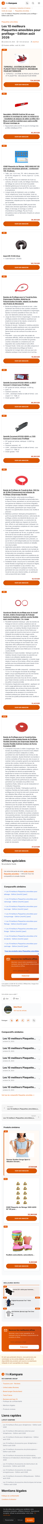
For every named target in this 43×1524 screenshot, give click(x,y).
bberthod (36, 42)
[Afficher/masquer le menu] (39, 3)
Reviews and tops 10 (10, 1399)
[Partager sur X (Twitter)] (11, 1020)
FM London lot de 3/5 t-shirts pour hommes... (20, 1289)
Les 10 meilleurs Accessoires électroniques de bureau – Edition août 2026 (22, 1483)
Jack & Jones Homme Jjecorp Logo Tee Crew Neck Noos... (20, 1312)
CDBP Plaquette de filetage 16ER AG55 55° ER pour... (21, 1208)
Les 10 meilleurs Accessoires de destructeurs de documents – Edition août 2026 (20, 1465)
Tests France (7, 1395)
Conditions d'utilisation (9, 1499)
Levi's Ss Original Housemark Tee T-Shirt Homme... (18, 1301)
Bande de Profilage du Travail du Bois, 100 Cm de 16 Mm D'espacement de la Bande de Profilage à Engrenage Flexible (21, 492)
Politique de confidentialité (12, 1401)
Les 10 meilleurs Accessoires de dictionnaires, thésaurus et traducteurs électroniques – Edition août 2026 (22, 1458)
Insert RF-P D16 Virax (11, 256)
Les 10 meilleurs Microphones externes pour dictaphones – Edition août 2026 (19, 1432)
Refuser (20, 1520)
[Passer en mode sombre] (27, 3)
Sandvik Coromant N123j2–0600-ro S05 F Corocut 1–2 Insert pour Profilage (19, 384)
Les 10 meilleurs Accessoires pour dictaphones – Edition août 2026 (20, 1444)
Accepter (30, 1520)
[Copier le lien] (34, 1020)
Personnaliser (9, 1520)
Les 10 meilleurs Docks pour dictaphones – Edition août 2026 (21, 1438)
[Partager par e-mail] (28, 1020)
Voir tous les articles (20, 1010)
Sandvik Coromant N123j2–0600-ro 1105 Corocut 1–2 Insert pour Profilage (19, 437)
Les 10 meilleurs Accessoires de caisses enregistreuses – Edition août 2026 (17, 1471)
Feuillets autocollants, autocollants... (20, 1255)
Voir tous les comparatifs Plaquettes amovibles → (18, 1095)
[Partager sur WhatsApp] (22, 1020)
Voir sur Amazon (22, 84)
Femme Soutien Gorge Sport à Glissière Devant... (18, 1160)
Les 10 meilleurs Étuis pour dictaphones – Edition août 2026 (22, 1426)
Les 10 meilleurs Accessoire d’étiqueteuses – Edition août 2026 (21, 1477)
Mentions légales (9, 1405)
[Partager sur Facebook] (17, 1020)
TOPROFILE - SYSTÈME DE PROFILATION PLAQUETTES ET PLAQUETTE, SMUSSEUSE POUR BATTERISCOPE (21, 69)
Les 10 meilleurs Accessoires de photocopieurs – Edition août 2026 (20, 1450)
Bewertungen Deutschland (12, 1391)
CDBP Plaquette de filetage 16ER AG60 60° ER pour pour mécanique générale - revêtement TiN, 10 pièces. (21, 168)
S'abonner (25, 976)
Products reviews (9, 1409)
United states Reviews (11, 1387)
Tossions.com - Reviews (11, 1384)
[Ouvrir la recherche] (33, 3)
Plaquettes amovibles (10, 22)
